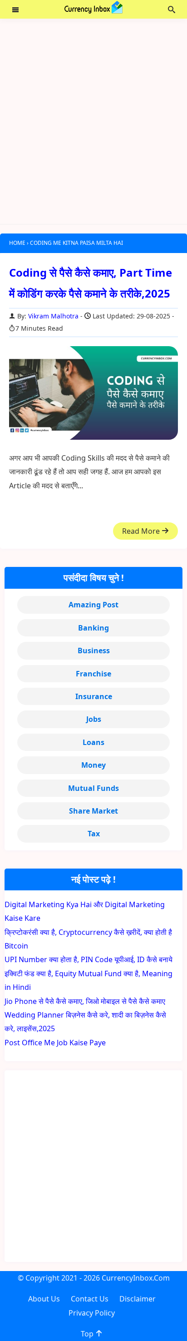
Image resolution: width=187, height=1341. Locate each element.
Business (94, 651)
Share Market (93, 811)
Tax (94, 834)
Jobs (93, 719)
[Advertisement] (93, 121)
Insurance (93, 696)
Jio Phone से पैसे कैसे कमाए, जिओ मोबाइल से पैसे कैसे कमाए (85, 1001)
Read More (142, 531)
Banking (93, 628)
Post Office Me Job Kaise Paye (55, 1043)
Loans (93, 742)
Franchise (93, 674)
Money (93, 765)
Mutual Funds (93, 788)
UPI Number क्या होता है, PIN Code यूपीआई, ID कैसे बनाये (88, 959)
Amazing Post (93, 605)
